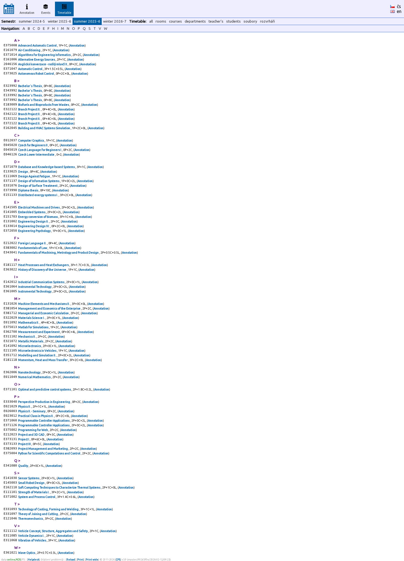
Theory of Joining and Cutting (38, 514)
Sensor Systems (29, 478)
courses (175, 21)
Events (45, 12)
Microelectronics (29, 346)
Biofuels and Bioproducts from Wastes (44, 104)
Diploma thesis (28, 190)
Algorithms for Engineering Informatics (44, 54)
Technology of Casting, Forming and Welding (48, 509)
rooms (161, 21)
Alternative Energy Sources (37, 59)
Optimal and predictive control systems (44, 389)
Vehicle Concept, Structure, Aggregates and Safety (53, 531)
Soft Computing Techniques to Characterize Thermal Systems (59, 487)
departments (195, 21)
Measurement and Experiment (39, 332)
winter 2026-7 (114, 21)
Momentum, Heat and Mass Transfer (43, 360)
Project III (24, 444)
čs (399, 6)
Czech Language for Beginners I (40, 149)
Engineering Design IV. (34, 226)
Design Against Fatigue (34, 176)
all (151, 21)
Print (80, 559)
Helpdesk (33, 559)
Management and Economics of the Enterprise (49, 308)
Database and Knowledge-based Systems (46, 167)
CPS (118, 559)
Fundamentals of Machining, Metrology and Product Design (58, 252)
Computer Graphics (31, 140)
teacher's (216, 21)
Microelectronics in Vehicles (37, 350)
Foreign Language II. (32, 243)
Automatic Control (30, 69)
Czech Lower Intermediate (36, 154)
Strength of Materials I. (34, 492)
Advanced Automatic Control (37, 45)
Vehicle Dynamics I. (31, 535)
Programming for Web (33, 430)
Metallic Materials (31, 341)
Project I (24, 439)
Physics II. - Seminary (32, 411)
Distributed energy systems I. (38, 195)
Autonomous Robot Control (36, 73)
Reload (71, 559)
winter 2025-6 (59, 21)
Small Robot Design (31, 482)
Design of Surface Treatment (38, 185)
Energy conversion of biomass (38, 216)
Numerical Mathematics (34, 377)
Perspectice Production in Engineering (44, 401)
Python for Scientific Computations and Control (49, 453)
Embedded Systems (32, 212)
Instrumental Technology (35, 286)
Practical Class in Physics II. (36, 416)
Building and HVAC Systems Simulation (44, 128)
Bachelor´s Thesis (30, 86)
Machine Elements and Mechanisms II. (44, 303)
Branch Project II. (29, 109)
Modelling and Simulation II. (37, 355)
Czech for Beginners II (33, 145)
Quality (23, 465)
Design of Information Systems (39, 181)
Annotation (27, 12)
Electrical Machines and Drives (39, 207)
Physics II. (24, 406)
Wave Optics (27, 552)
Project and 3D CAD (31, 434)
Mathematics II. (29, 322)
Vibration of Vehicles (32, 540)
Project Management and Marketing (43, 448)
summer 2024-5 (32, 21)
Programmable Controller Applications (44, 420)
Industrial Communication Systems (41, 282)
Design (23, 171)
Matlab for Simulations (33, 327)
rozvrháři (267, 21)
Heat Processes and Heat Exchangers (43, 265)
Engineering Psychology (34, 230)
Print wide (92, 559)
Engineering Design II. (33, 221)
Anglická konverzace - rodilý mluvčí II (43, 64)
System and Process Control (37, 496)
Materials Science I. (31, 317)
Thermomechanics (30, 518)
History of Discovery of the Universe (42, 269)
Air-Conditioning (29, 50)
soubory (250, 21)
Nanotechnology (29, 372)
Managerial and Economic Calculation (43, 313)
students (233, 21)
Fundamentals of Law (33, 248)
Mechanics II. (27, 336)
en (399, 11)
